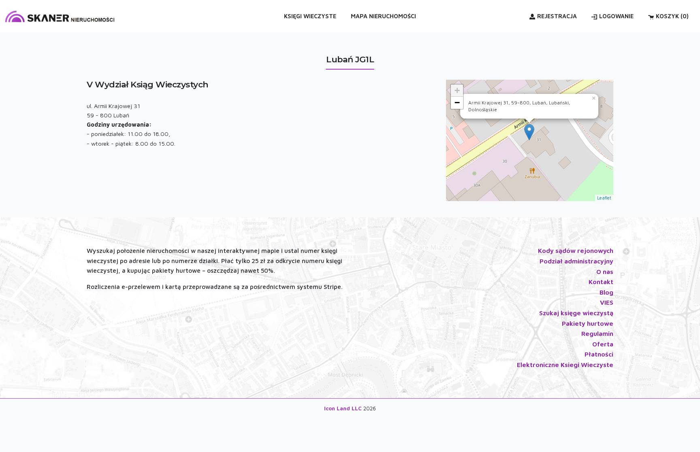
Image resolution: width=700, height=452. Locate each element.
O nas (604, 271)
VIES (606, 302)
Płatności (599, 354)
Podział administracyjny (576, 261)
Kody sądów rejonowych (575, 250)
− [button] (457, 103)
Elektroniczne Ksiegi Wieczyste (565, 364)
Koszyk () (672, 16)
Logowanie (616, 16)
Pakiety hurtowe (587, 323)
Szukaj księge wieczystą (576, 312)
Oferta (602, 344)
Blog (606, 292)
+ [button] (457, 90)
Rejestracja (557, 16)
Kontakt (601, 281)
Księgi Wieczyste (310, 16)
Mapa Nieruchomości (383, 16)
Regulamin (597, 333)
